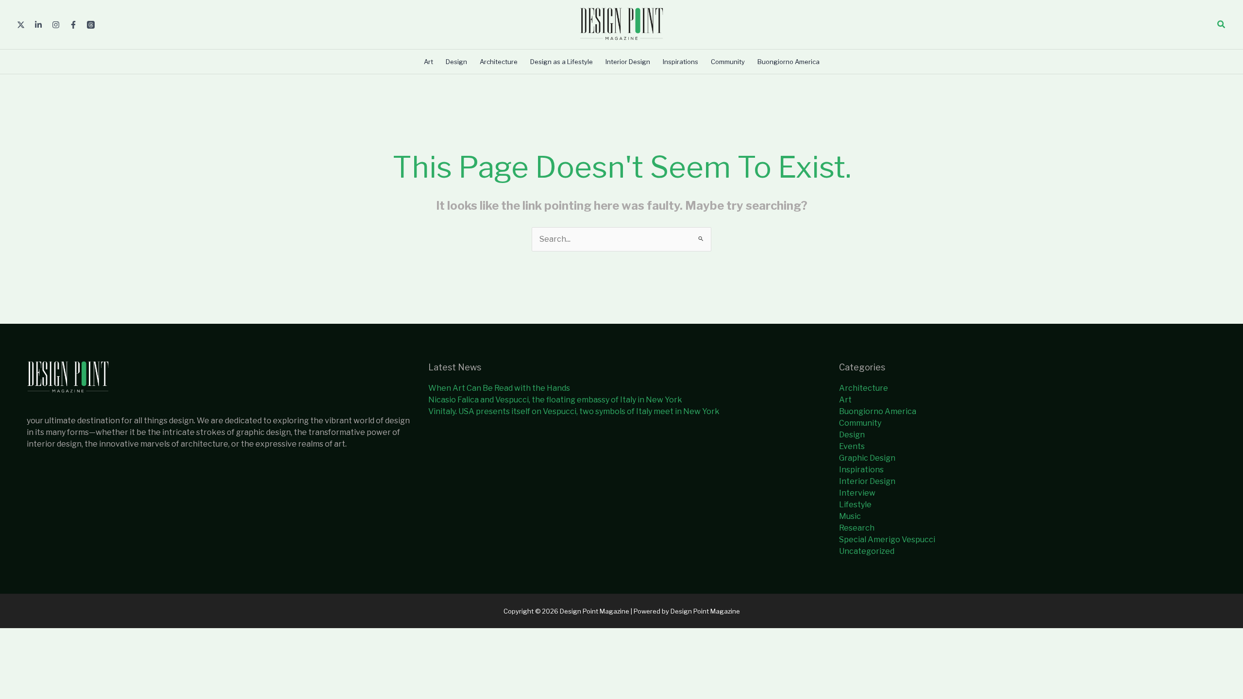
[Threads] (91, 25)
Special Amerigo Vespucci (887, 539)
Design (852, 434)
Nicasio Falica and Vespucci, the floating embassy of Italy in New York (555, 399)
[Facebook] (73, 25)
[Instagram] (56, 25)
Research (856, 528)
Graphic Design (867, 458)
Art (845, 399)
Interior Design (867, 481)
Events (852, 446)
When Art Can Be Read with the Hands (499, 388)
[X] (21, 25)
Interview (857, 493)
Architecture (863, 388)
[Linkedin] (38, 25)
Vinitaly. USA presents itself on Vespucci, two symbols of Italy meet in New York (574, 411)
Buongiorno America (877, 411)
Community (860, 423)
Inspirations (861, 469)
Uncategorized (866, 551)
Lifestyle (855, 504)
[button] (1221, 24)
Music (850, 516)
